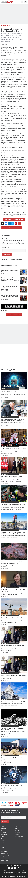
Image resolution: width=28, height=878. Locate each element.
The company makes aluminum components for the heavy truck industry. (13, 761)
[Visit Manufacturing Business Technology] (17, 805)
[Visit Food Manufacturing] (10, 803)
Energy (3, 559)
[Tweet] (12, 223)
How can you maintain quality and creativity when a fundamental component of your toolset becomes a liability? (13, 733)
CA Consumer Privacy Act (20, 872)
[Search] (22, 2)
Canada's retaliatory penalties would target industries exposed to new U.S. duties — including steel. (13, 480)
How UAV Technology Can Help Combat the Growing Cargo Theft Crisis (12, 618)
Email (2, 815)
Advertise (16, 870)
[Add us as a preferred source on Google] (19, 223)
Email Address (6, 247)
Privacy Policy (23, 870)
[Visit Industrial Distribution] (3, 805)
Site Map (15, 874)
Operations (4, 699)
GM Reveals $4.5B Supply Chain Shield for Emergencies (11, 786)
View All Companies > (14, 314)
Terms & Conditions (8, 872)
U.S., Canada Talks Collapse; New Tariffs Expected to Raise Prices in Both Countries (9, 297)
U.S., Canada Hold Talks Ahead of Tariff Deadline (13, 675)
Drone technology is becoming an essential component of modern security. (11, 621)
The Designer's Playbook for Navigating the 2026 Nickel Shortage (13, 729)
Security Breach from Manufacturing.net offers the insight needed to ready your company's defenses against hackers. (13, 394)
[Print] (2, 223)
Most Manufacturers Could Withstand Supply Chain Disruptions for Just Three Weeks (10, 279)
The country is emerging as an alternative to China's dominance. (13, 565)
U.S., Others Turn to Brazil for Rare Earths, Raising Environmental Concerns (12, 562)
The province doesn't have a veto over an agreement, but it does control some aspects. (13, 593)
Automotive (5, 530)
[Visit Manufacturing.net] (10, 805)
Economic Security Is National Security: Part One (13, 701)
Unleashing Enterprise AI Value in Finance (9, 271)
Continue (7, 254)
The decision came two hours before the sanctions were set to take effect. (13, 649)
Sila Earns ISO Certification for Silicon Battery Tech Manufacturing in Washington (13, 533)
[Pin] (16, 223)
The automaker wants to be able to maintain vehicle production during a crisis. (13, 789)
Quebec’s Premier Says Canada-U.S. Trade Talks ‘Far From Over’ (13, 590)
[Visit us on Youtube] (15, 868)
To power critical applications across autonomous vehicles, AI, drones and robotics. (13, 536)
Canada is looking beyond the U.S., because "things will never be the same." (13, 452)
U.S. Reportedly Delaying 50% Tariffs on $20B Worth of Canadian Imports (12, 646)
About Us (4, 870)
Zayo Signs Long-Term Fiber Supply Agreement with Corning (13, 505)
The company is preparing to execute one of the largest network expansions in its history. (12, 508)
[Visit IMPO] (24, 803)
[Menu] (25, 2)
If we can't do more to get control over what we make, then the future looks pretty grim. (13, 704)
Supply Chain (5, 25)
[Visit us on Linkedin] (18, 868)
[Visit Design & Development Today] (3, 803)
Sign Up (4, 821)
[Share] (6, 223)
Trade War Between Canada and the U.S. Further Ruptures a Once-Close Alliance (9, 288)
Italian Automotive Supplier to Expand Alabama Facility (13, 758)
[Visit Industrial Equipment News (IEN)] (17, 803)
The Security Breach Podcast (8, 391)
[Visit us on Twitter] (12, 868)
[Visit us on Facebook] (9, 868)
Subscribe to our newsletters (14, 219)
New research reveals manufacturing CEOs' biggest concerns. (13, 423)
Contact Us (9, 870)
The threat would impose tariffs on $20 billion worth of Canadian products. (13, 677)
